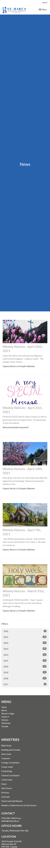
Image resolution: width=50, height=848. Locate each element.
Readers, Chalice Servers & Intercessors (19, 805)
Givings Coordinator (10, 762)
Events (4, 717)
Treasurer (5, 758)
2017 (24, 684)
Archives (5, 792)
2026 (24, 631)
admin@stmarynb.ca (10, 821)
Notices (4, 720)
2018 (24, 678)
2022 (24, 654)
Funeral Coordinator (10, 775)
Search (44, 2)
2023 (24, 648)
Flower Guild (7, 767)
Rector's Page (7, 713)
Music (4, 784)
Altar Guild (6, 754)
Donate (4, 726)
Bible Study (6, 745)
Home (4, 707)
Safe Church (6, 788)
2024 (24, 643)
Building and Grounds (10, 750)
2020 (24, 666)
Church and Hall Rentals (11, 801)
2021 (24, 660)
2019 (24, 672)
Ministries (6, 723)
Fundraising (6, 771)
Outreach (5, 797)
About (4, 710)
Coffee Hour (7, 779)
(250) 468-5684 (8, 818)
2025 (24, 637)
